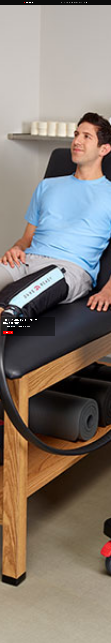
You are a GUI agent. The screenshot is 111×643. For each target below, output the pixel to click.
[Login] (84, 2)
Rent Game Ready (67, 2)
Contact (80, 2)
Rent (62, 2)
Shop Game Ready (74, 2)
